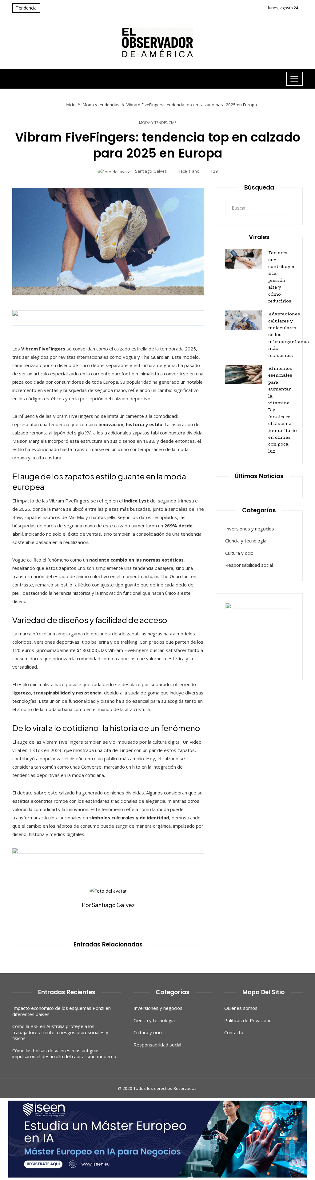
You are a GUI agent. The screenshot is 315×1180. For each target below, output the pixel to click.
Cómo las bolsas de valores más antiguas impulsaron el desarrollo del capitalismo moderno (64, 1053)
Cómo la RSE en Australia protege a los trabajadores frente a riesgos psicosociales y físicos (60, 1032)
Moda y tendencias (157, 123)
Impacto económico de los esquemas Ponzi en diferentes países (61, 1011)
